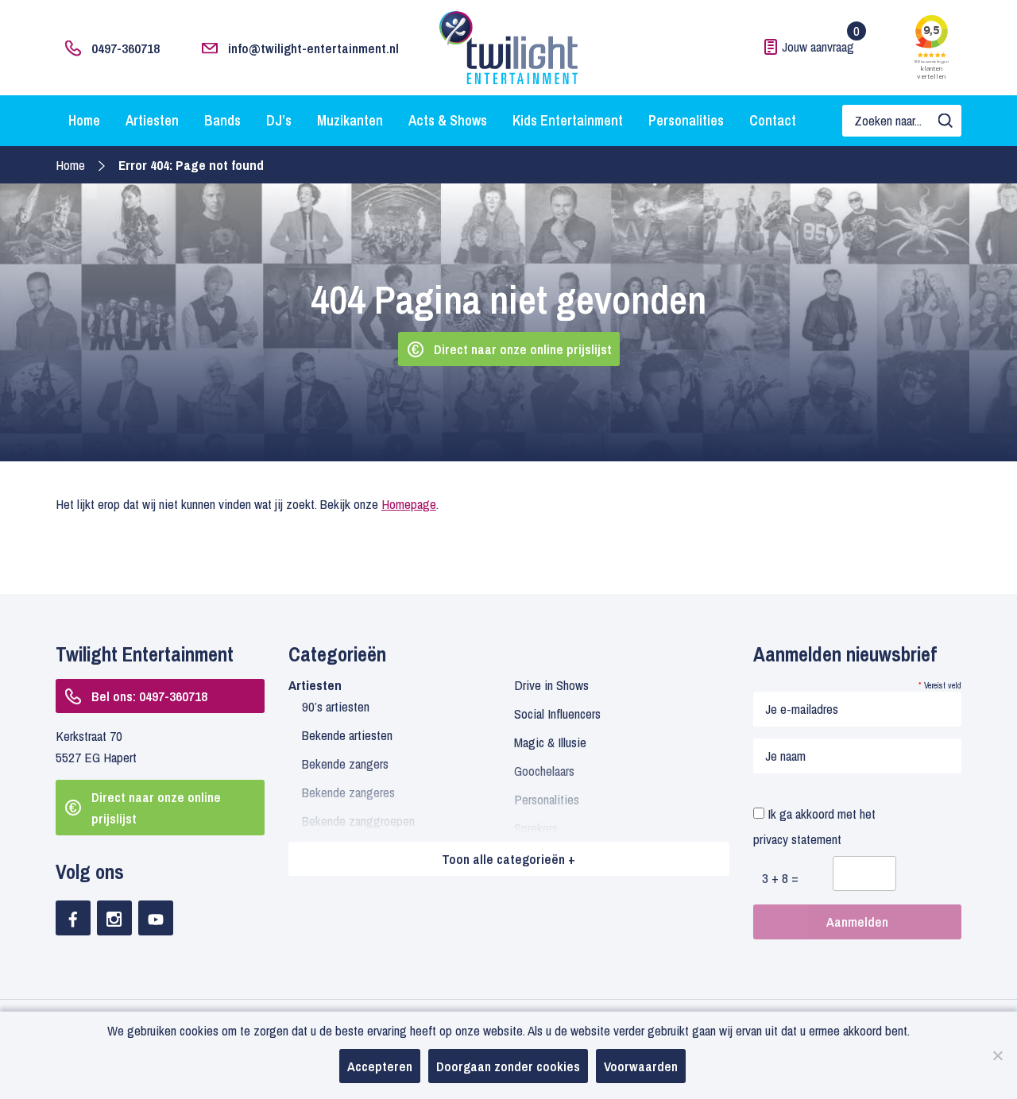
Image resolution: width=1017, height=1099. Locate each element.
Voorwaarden (641, 1066)
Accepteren (379, 1066)
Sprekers (536, 828)
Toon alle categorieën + (508, 859)
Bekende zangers (345, 763)
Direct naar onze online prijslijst (523, 349)
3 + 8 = (780, 878)
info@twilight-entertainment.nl (313, 48)
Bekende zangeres (348, 792)
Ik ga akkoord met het (814, 826)
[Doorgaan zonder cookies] (997, 1055)
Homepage (408, 504)
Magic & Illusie (550, 742)
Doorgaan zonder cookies (508, 1066)
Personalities (686, 120)
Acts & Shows (447, 120)
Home (84, 120)
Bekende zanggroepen (358, 821)
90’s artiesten (335, 706)
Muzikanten (350, 120)
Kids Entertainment (567, 120)
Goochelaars (544, 771)
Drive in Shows (551, 685)
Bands (222, 120)
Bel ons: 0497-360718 (149, 696)
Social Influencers (557, 713)
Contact (772, 120)
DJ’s (279, 120)
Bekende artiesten (347, 735)
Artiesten (152, 120)
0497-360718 (125, 48)
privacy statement (797, 839)
